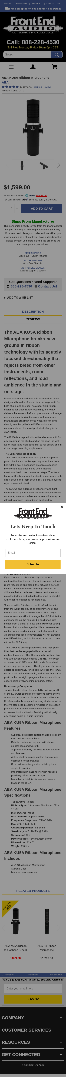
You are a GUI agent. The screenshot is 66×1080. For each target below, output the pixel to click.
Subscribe (33, 564)
